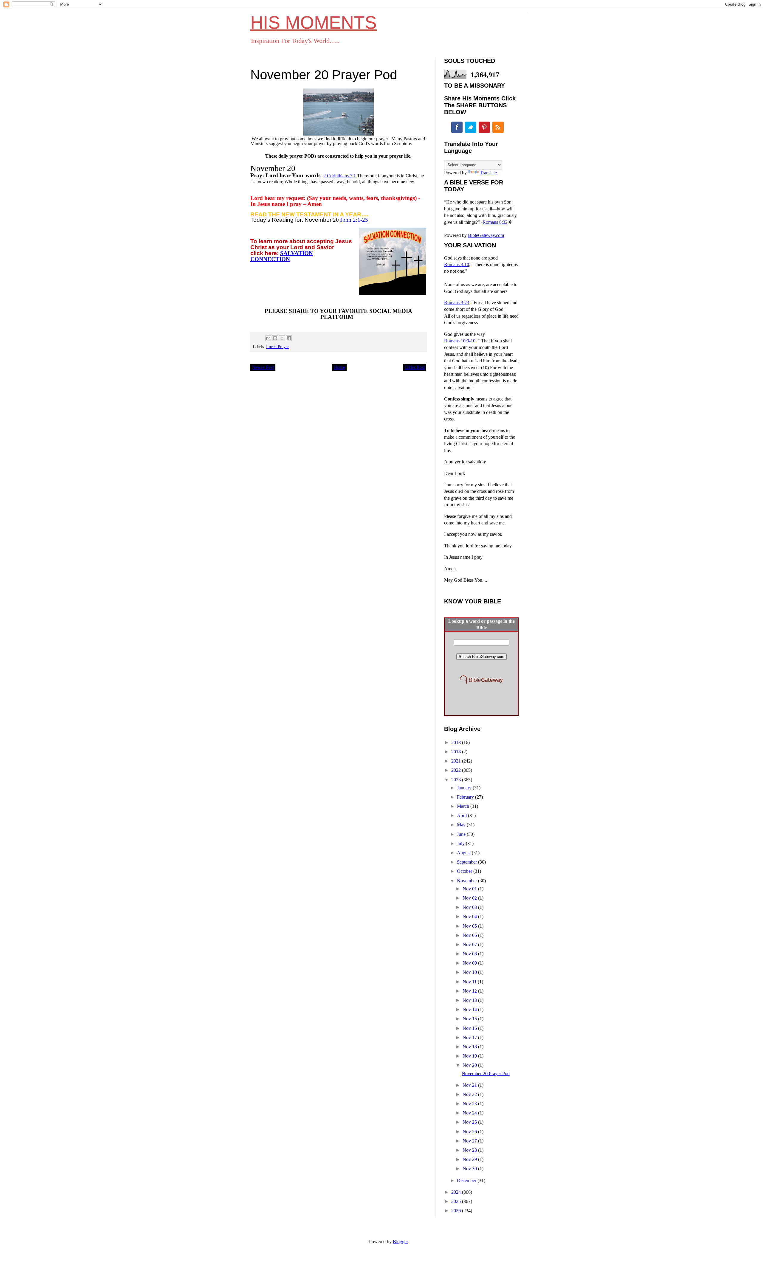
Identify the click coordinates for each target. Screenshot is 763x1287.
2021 (456, 760)
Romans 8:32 (495, 222)
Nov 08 (470, 953)
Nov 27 (470, 1140)
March (463, 806)
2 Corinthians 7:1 (339, 175)
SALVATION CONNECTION (281, 256)
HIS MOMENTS (313, 22)
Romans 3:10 (456, 264)
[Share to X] (282, 338)
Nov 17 (470, 1037)
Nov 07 (470, 944)
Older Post (415, 367)
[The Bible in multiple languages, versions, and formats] (481, 684)
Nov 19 (470, 1055)
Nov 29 (470, 1159)
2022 (456, 770)
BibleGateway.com (486, 235)
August (464, 852)
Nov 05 (470, 926)
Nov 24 (470, 1112)
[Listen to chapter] (511, 222)
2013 (456, 742)
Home (339, 367)
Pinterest (484, 127)
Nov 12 (470, 990)
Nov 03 (470, 907)
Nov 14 (470, 1009)
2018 (456, 751)
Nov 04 (470, 916)
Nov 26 (470, 1131)
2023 (456, 779)
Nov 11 (470, 981)
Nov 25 (470, 1122)
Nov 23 (470, 1103)
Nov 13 (470, 1000)
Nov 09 (470, 962)
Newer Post (263, 367)
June (462, 834)
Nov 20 (470, 1065)
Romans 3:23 (456, 302)
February (466, 796)
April (462, 815)
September (467, 861)
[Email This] (268, 338)
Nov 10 (470, 972)
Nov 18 (470, 1046)
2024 (456, 1192)
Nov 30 (470, 1168)
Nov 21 (470, 1085)
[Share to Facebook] (289, 338)
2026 (456, 1210)
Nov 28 (470, 1150)
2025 (456, 1201)
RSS (498, 127)
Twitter (470, 127)
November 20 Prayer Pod (486, 1073)
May (462, 824)
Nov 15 (470, 1018)
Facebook (457, 127)
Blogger (400, 1241)
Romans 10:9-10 (459, 340)
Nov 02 (470, 898)
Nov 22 (470, 1094)
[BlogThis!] (275, 338)
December (467, 1180)
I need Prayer (277, 346)
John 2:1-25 (354, 220)
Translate (488, 172)
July (461, 843)
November (467, 880)
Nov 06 (470, 935)
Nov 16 (470, 1028)
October (465, 871)
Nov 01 (470, 888)
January (465, 787)
